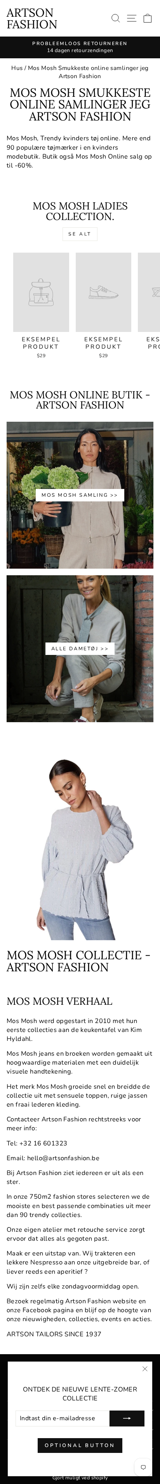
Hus (17, 68)
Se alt (80, 234)
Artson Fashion (32, 18)
